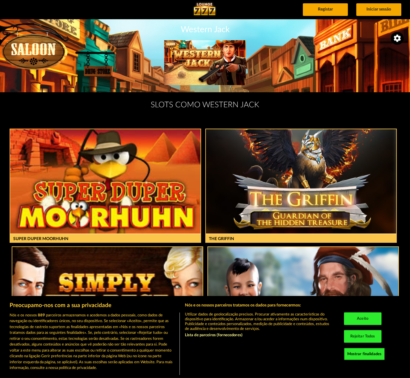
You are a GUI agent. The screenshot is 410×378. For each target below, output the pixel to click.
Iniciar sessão (378, 9)
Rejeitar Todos (362, 336)
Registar (325, 9)
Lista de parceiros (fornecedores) (214, 335)
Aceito (362, 319)
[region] (205, 337)
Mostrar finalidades (364, 354)
